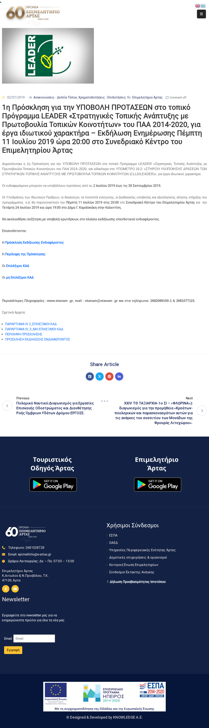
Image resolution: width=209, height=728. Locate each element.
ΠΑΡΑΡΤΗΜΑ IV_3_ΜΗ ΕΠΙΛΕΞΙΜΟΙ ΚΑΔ (34, 329)
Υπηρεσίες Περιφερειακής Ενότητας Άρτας (142, 550)
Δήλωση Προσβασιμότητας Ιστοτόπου (138, 582)
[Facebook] (90, 376)
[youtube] (15, 588)
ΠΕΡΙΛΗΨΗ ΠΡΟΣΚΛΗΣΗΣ (23, 334)
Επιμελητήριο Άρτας (147, 97)
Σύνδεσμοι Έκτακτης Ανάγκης (131, 572)
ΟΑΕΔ (113, 543)
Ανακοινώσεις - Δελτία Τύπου (55, 97)
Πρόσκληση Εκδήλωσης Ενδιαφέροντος (34, 242)
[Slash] (104, 401)
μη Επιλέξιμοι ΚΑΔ (20, 277)
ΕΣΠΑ (113, 535)
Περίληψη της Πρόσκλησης (25, 254)
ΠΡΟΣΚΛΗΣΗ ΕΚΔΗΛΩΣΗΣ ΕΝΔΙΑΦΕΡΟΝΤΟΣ (37, 339)
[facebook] (5, 588)
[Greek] (203, 5)
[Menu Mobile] (201, 14)
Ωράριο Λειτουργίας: (41, 561)
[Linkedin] (119, 376)
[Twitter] (100, 376)
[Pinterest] (109, 376)
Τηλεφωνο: (26, 548)
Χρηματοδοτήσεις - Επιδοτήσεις (102, 97)
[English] (198, 5)
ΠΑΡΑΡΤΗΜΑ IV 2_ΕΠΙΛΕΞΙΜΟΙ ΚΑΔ (31, 324)
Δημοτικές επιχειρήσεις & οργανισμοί (138, 557)
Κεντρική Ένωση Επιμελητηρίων (133, 565)
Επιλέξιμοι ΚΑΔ (17, 266)
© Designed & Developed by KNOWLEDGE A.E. (104, 717)
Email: (29, 554)
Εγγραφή (13, 650)
